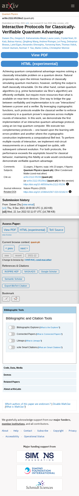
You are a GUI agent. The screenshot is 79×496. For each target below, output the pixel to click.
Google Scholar (49, 271)
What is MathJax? (15, 406)
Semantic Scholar (13, 279)
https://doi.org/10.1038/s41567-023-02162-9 (46, 192)
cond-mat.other (44, 260)
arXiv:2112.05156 (32, 177)
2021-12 (32, 255)
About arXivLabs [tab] (12, 389)
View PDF (39, 55)
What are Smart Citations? (50, 347)
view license (7, 235)
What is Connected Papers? (49, 334)
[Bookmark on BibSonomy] (6, 299)
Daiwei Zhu (8, 38)
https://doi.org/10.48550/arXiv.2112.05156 (44, 184)
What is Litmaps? (33, 341)
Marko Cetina (41, 48)
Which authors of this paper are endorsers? (28, 404)
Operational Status (34, 436)
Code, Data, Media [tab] (13, 368)
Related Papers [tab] (12, 382)
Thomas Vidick (69, 44)
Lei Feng (61, 41)
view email (28, 204)
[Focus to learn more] (67, 184)
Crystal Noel (67, 38)
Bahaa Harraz (15, 41)
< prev (9, 248)
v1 (27, 23)
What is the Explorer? (49, 327)
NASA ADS (29, 271)
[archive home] (10, 6)
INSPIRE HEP (12, 271)
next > (24, 248)
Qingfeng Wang (30, 41)
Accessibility (12, 436)
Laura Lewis (53, 38)
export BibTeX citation (16, 286)
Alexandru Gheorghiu (33, 44)
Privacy (72, 430)
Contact (28, 430)
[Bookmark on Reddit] (16, 299)
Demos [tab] (7, 375)
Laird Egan (15, 44)
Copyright (58, 430)
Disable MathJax (62, 404)
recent (18, 255)
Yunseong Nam (52, 44)
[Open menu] (73, 6)
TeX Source (56, 229)
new (7, 255)
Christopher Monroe (59, 48)
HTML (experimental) (39, 64)
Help (16, 430)
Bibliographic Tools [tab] (14, 310)
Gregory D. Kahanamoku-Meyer (30, 38)
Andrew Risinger (47, 41)
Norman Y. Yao (26, 48)
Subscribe (42, 430)
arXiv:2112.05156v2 (37, 180)
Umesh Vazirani (10, 48)
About (5, 430)
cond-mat (30, 260)
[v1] (4, 208)
